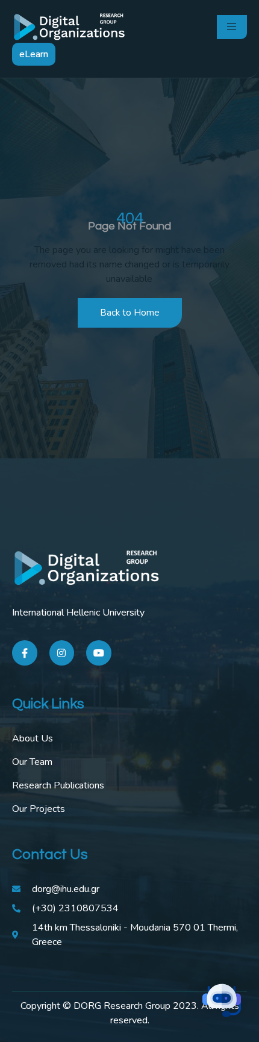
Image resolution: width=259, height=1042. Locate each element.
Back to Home (130, 313)
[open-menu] (232, 27)
